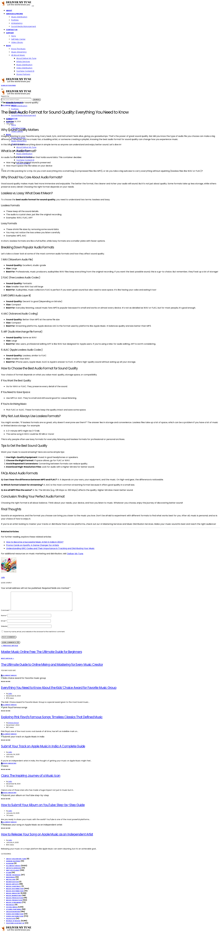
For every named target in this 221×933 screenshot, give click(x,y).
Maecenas (10, 877)
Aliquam (10, 863)
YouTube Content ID (25, 71)
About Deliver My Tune (26, 58)
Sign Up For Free (8, 85)
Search (36, 99)
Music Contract (13, 886)
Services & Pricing (14, 14)
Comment (5, 610)
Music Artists (12, 884)
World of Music (13, 921)
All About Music (18, 55)
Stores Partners (23, 74)
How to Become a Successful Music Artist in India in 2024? (34, 542)
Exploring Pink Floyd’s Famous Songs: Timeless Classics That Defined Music (51, 717)
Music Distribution (19, 17)
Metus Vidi (11, 879)
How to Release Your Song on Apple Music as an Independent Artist (47, 834)
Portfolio (15, 20)
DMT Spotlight (13, 870)
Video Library (17, 42)
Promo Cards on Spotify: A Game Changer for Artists (32, 545)
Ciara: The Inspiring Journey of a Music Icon (30, 775)
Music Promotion (14, 900)
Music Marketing (14, 895)
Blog (8, 46)
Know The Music (18, 48)
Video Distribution (24, 68)
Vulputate (10, 918)
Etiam (8, 873)
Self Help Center (18, 39)
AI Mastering (16, 23)
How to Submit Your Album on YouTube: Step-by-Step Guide (43, 805)
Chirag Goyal (13, 723)
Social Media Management (23, 26)
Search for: (5, 96)
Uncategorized (13, 912)
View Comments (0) (10, 642)
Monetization (12, 882)
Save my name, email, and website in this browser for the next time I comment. (34, 632)
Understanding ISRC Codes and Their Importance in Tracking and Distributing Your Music (50, 548)
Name (4, 615)
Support (10, 33)
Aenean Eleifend (13, 861)
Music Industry (13, 893)
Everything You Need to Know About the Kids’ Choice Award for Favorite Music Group (58, 688)
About (9, 10)
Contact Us (11, 30)
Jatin (10, 119)
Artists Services (23, 61)
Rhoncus (10, 905)
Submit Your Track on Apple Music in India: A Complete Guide (43, 746)
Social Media (12, 907)
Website (4, 626)
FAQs (13, 36)
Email (4, 621)
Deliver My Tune (75, 553)
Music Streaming (18, 52)
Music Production (14, 898)
